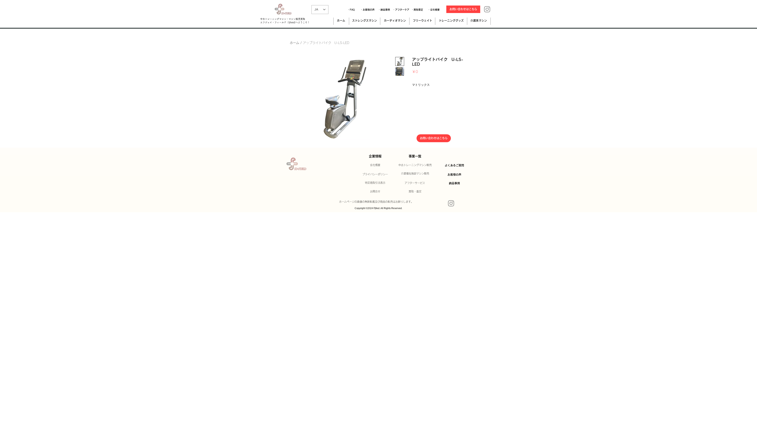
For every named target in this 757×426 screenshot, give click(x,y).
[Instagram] (487, 9)
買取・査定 (415, 191)
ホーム (294, 42)
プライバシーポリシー (375, 174)
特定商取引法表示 (375, 182)
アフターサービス (415, 183)
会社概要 (375, 165)
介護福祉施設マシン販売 (415, 173)
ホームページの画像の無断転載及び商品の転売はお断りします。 (376, 201)
